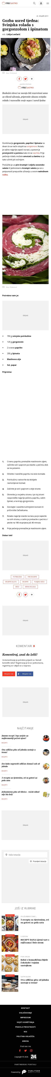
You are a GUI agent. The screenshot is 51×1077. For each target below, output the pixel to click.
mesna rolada (30, 587)
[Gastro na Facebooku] (19, 1050)
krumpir (25, 582)
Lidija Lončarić (13, 34)
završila (36, 153)
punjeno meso (39, 582)
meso (17, 587)
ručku (5, 174)
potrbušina (17, 577)
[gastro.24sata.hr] (9, 3)
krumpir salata (11, 582)
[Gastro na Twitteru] (25, 1050)
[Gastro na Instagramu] (31, 1050)
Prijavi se (8, 674)
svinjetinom (32, 146)
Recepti (4, 743)
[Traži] (34, 3)
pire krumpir (32, 577)
